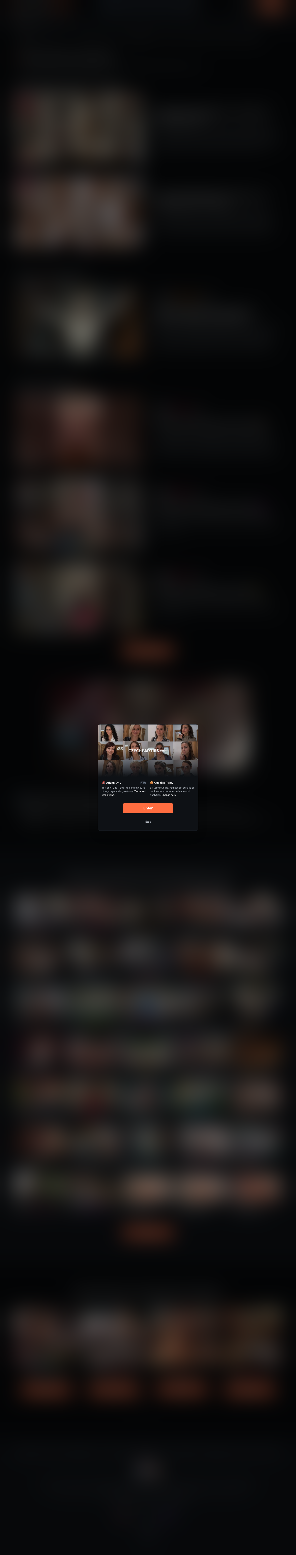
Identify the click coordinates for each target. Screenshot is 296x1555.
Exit (148, 821)
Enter (148, 808)
